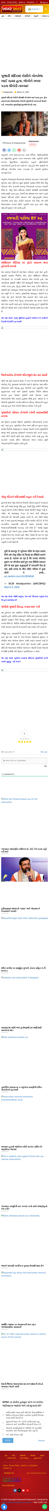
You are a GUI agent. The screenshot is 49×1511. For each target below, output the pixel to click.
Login (45, 752)
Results (41, 1440)
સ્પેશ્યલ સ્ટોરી (11, 1458)
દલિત (9, 16)
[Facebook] (15, 1490)
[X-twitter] (19, 1490)
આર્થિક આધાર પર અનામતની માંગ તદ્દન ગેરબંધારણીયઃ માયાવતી (18, 1325)
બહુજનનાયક (38, 1458)
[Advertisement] (24, 44)
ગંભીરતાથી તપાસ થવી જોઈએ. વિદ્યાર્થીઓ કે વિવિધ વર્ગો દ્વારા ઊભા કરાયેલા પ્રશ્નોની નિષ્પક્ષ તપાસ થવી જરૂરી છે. (25, 1415)
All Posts (32, 144)
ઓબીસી (27, 16)
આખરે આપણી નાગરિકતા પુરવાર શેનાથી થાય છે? (22, 1266)
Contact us (7, 1468)
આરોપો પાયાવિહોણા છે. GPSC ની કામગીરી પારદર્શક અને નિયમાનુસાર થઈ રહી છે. (24, 1429)
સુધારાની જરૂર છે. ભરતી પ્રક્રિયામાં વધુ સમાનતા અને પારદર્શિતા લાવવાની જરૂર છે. (24, 1422)
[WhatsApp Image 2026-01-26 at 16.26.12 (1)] (24, 670)
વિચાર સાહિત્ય (24, 1458)
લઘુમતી (36, 16)
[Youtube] (23, 1490)
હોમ (3, 16)
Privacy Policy (12, 2)
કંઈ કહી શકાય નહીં (14, 1434)
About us (22, 2)
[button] (46, 9)
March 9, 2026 (11, 587)
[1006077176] (24, 328)
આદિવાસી (18, 16)
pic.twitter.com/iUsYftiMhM (19, 576)
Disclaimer (30, 2)
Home (3, 2)
